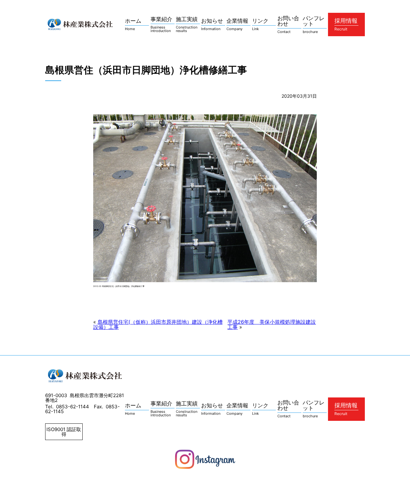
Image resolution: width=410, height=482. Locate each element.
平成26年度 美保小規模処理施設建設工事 (271, 324)
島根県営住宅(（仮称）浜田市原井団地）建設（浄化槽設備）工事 (158, 324)
